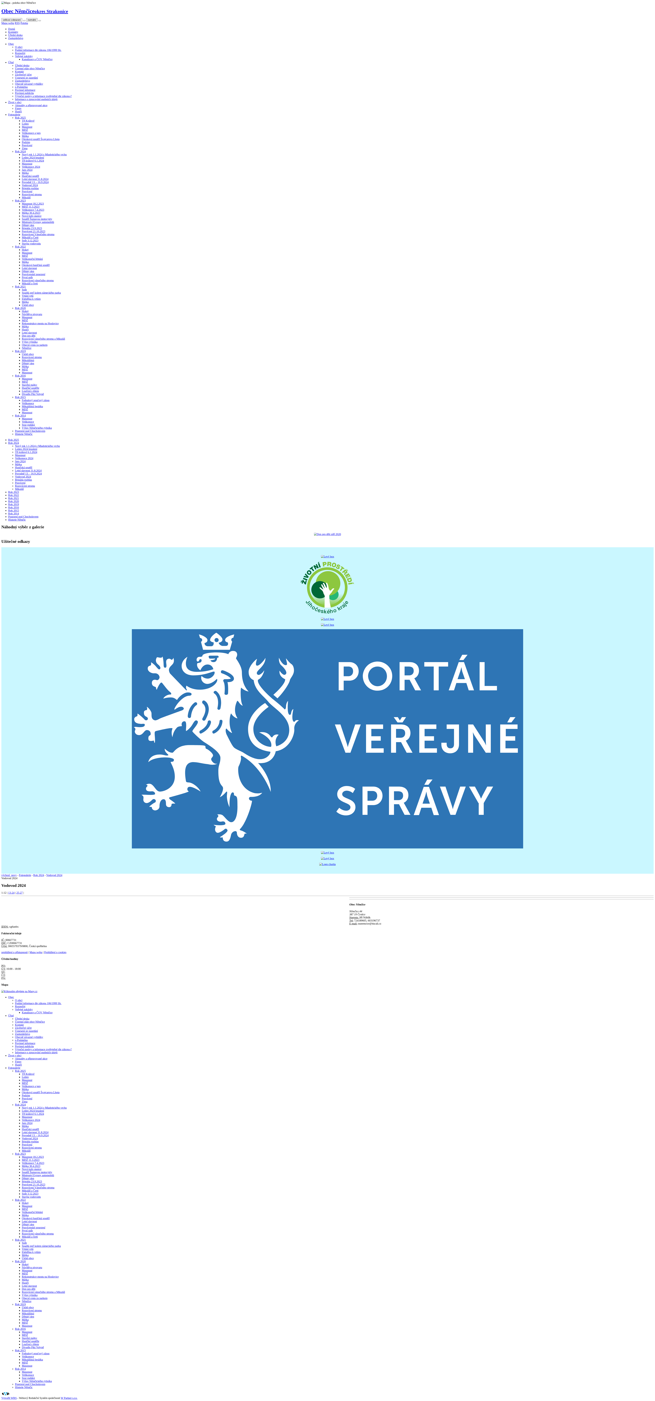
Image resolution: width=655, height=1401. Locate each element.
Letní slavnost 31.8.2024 (35, 179)
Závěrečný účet (23, 74)
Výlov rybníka (30, 341)
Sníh (24, 289)
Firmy (18, 108)
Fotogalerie (14, 114)
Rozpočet (20, 53)
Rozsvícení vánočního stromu (38, 280)
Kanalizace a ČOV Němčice (37, 59)
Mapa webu (7, 23)
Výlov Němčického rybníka (37, 427)
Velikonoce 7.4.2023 (33, 209)
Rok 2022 (20, 246)
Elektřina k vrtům (31, 298)
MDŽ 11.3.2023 (30, 206)
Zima (24, 148)
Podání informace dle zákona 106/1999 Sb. (38, 50)
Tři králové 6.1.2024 (33, 160)
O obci (18, 47)
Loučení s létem (30, 391)
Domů (11, 28)
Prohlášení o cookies (55, 952)
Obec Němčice (34, 11)
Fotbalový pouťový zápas (35, 400)
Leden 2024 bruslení (33, 157)
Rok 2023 (20, 200)
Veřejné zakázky (24, 56)
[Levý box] (327, 556)
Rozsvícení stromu (32, 194)
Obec (11, 43)
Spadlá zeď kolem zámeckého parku (41, 292)
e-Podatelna (21, 86)
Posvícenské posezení (33, 274)
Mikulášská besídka (32, 406)
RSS (17, 23)
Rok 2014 (20, 415)
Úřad (11, 62)
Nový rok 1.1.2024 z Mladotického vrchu (44, 154)
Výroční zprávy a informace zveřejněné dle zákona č (43, 96)
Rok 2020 (20, 308)
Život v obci (14, 102)
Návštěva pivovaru (32, 314)
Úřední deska (15, 35)
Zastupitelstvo (15, 38)
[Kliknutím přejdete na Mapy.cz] (19, 991)
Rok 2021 (20, 286)
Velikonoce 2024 (31, 166)
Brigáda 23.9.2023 (32, 228)
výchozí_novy (9, 875)
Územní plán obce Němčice (30, 68)
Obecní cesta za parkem (34, 345)
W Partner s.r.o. (69, 1398)
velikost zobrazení (12, 20)
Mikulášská (28, 360)
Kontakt (19, 71)
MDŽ (25, 129)
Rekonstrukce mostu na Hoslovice (40, 323)
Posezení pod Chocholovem (30, 431)
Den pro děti (28, 335)
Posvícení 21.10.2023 (33, 231)
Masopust (27, 126)
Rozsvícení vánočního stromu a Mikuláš (43, 338)
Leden (25, 123)
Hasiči (18, 111)
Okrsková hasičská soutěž (36, 265)
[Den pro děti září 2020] (327, 534)
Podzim (26, 142)
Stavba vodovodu (31, 243)
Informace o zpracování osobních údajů (36, 99)
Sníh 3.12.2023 (30, 240)
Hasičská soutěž (30, 176)
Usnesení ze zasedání (26, 77)
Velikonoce (28, 403)
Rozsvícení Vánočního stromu (38, 234)
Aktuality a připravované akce (31, 105)
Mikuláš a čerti (30, 283)
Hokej (25, 249)
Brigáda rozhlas (30, 188)
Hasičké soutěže (30, 388)
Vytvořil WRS (9, 1398)
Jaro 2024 (27, 169)
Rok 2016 (20, 375)
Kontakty (13, 32)
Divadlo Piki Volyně (33, 394)
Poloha (24, 23)
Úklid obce (28, 305)
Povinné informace (25, 90)
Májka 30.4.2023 (31, 212)
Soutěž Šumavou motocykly (37, 219)
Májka (25, 136)
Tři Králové (28, 120)
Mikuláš (26, 197)
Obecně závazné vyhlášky (29, 83)
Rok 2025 (20, 117)
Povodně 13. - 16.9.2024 (35, 182)
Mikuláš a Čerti (30, 237)
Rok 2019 (20, 351)
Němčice (26, 348)
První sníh (27, 277)
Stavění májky (29, 384)
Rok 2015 (20, 397)
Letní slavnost (29, 268)
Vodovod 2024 (30, 185)
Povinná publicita (24, 93)
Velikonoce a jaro (31, 133)
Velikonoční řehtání (32, 259)
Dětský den (28, 225)
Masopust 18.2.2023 (33, 203)
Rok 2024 (20, 151)
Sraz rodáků (28, 424)
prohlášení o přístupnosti (14, 952)
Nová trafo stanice (31, 216)
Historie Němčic (24, 434)
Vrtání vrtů (27, 295)
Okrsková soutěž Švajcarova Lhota (41, 139)
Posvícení (27, 145)
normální (32, 20)
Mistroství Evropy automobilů (38, 222)
